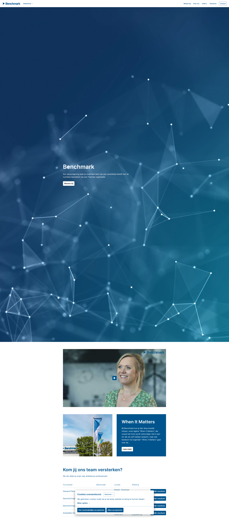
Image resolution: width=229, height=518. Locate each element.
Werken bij (187, 3)
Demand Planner (70, 491)
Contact (223, 3)
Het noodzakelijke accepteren (91, 510)
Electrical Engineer (71, 498)
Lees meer (127, 449)
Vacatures (212, 3)
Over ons (196, 3)
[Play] (114, 378)
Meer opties (82, 503)
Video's (204, 3)
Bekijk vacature (158, 491)
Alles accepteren (115, 510)
